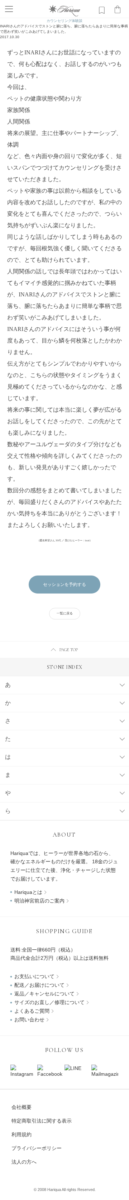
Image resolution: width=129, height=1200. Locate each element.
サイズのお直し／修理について (49, 1002)
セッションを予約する (64, 584)
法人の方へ (24, 1162)
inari (87, 540)
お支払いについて (34, 976)
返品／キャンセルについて (44, 994)
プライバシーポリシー (36, 1148)
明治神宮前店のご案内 (39, 901)
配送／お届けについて (39, 985)
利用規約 (21, 1134)
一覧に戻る (65, 613)
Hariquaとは (28, 892)
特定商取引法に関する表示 (41, 1121)
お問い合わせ (29, 1019)
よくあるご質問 (31, 1011)
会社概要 (21, 1107)
